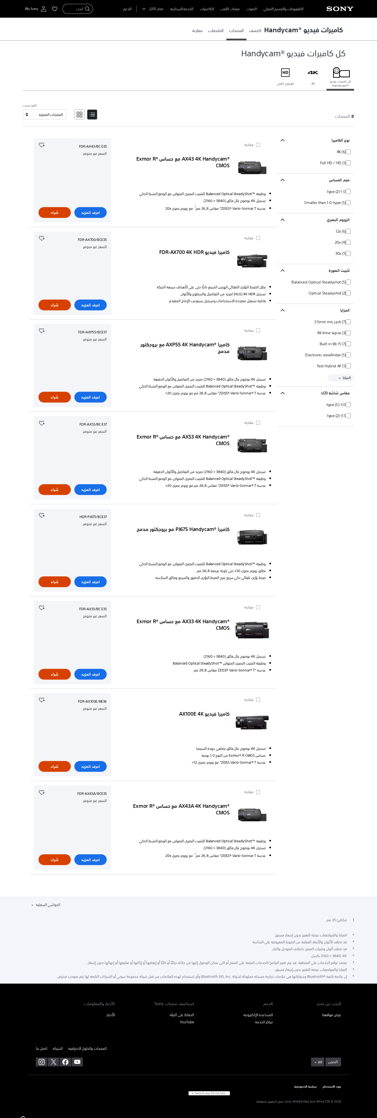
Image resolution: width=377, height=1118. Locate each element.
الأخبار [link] (111, 1015)
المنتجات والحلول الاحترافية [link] (87, 1048)
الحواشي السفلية (47, 905)
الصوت (251, 9)
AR (320, 1062)
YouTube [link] (187, 1022)
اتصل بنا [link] (41, 1048)
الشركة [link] (58, 1048)
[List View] (92, 114)
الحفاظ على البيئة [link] (182, 1015)
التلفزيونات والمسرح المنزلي (283, 9)
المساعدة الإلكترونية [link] (258, 1015)
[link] (255, 30)
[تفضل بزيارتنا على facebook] (65, 1062)
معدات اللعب (230, 9)
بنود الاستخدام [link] (332, 1086)
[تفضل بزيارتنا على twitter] (53, 1062)
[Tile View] (79, 114)
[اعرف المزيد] (252, 168)
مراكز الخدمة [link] (264, 1022)
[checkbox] (345, 151)
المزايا (346, 377)
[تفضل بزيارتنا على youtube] (77, 1062)
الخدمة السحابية (181, 9)
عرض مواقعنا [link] (331, 1015)
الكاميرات (207, 9)
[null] (41, 144)
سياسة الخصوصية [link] (305, 1086)
